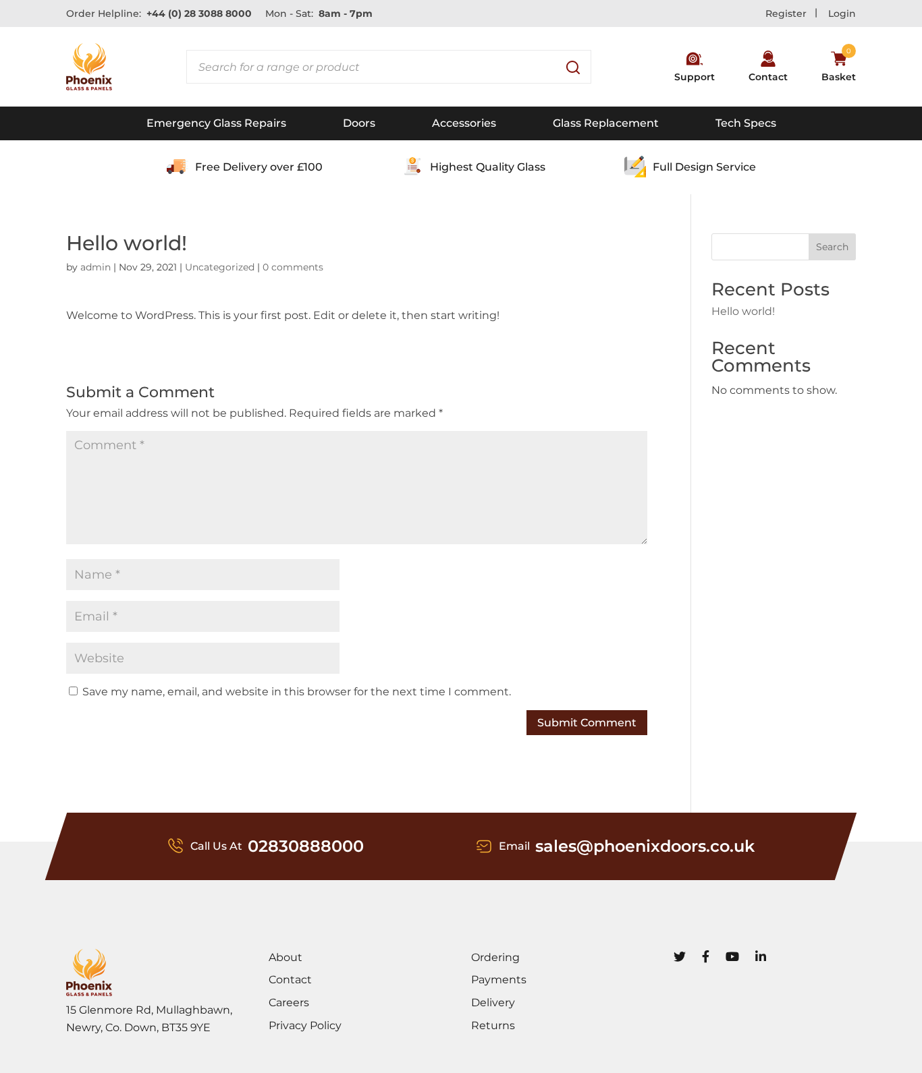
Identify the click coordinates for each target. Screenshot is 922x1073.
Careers (289, 1002)
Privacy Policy (305, 1025)
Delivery (493, 1002)
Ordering (495, 957)
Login (842, 13)
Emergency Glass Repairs (216, 123)
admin (95, 267)
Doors (359, 123)
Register (786, 13)
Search (832, 247)
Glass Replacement (606, 123)
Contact (290, 979)
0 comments (293, 267)
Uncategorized (219, 267)
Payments (498, 979)
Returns (493, 1025)
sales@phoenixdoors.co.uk (645, 846)
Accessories (464, 123)
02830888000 (306, 846)
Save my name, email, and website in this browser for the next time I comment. (296, 691)
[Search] (574, 67)
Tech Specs (745, 123)
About (285, 957)
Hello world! (743, 311)
